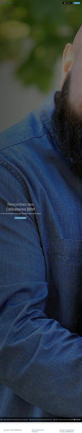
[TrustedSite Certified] (77, 419)
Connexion (77, 3)
